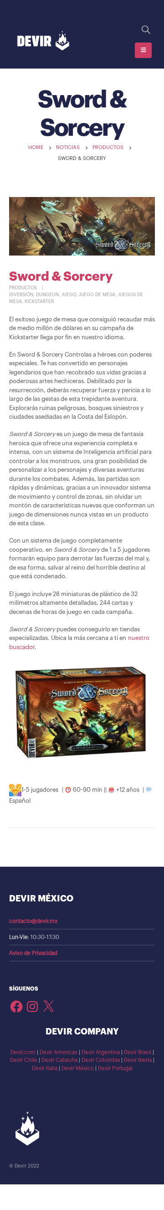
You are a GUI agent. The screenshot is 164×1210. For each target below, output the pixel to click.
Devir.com (23, 1052)
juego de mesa (97, 295)
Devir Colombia (101, 1060)
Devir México (78, 1068)
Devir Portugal (115, 1068)
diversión (21, 295)
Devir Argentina (101, 1052)
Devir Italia (44, 1068)
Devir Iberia (138, 1060)
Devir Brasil (137, 1052)
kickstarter (39, 301)
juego (69, 295)
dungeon (47, 295)
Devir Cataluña (59, 1060)
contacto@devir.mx (33, 921)
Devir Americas (58, 1052)
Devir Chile (23, 1060)
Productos (23, 288)
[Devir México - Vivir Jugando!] (43, 40)
